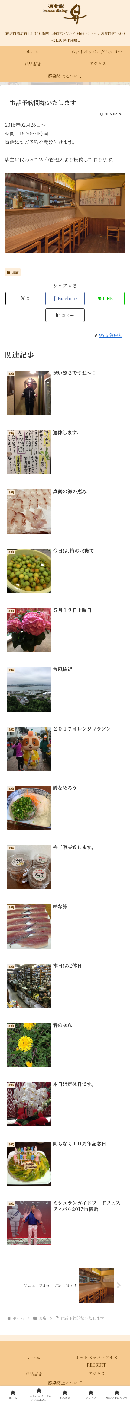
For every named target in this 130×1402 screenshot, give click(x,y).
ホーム (34, 1357)
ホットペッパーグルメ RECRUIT (96, 1361)
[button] (64, 315)
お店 (15, 272)
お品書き (33, 1374)
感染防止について (65, 1383)
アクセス (96, 1374)
